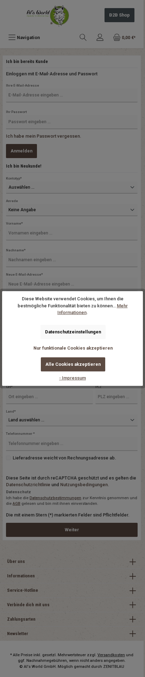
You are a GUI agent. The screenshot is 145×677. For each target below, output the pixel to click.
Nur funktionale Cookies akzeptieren (73, 348)
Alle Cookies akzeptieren (73, 364)
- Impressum (72, 378)
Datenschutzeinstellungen (73, 331)
